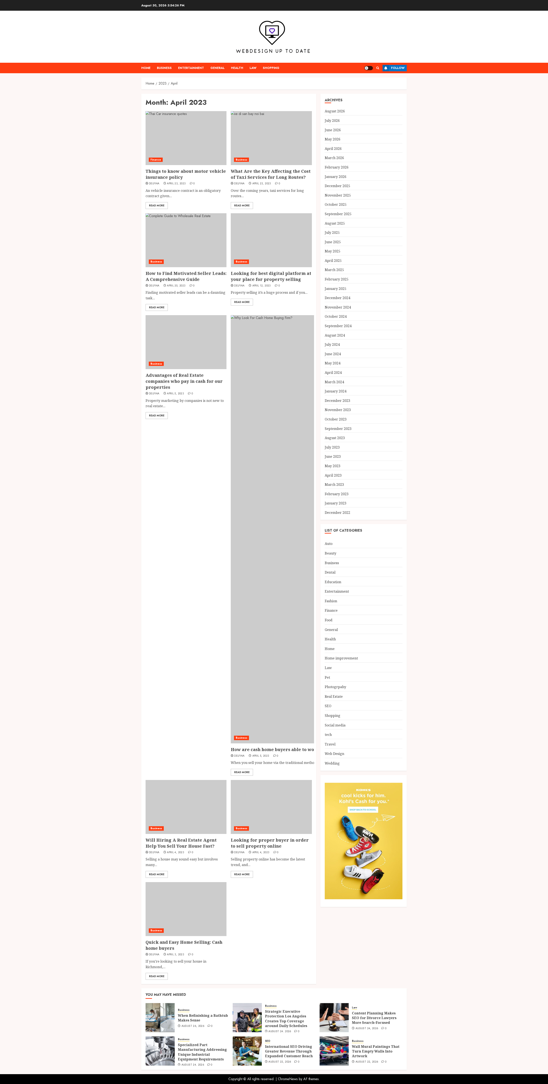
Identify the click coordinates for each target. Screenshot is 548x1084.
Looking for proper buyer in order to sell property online (270, 843)
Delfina (154, 183)
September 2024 (338, 326)
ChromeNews (288, 1079)
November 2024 (338, 307)
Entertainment (191, 68)
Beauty (330, 553)
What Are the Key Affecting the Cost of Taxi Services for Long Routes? (271, 174)
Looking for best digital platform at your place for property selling (271, 276)
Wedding (332, 763)
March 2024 (334, 382)
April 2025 (333, 260)
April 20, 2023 (176, 286)
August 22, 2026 (279, 1062)
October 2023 (336, 419)
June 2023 (333, 456)
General (217, 68)
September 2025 (338, 214)
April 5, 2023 (175, 393)
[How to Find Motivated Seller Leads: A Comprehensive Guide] (186, 240)
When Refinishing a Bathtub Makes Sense (203, 1018)
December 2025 (337, 185)
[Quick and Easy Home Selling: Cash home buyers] (186, 909)
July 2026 (332, 120)
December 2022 (337, 512)
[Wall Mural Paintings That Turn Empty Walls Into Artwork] (334, 1051)
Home (145, 68)
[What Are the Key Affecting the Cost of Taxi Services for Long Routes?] (271, 138)
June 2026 (333, 130)
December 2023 (337, 400)
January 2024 (335, 391)
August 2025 (335, 223)
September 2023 (338, 428)
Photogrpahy (335, 686)
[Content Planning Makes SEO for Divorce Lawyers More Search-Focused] (334, 1017)
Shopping (271, 68)
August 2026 (335, 111)
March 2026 (334, 157)
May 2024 (332, 363)
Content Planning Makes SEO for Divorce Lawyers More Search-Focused (374, 1018)
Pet (327, 677)
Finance (155, 160)
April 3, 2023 (175, 954)
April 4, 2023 (175, 852)
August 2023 (335, 437)
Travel (330, 744)
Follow (398, 68)
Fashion (331, 601)
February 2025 (336, 279)
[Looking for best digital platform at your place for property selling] (271, 240)
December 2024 (337, 297)
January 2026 (335, 176)
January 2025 (335, 288)
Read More (156, 205)
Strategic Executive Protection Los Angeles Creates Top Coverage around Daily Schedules (286, 1018)
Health (237, 68)
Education (333, 582)
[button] (377, 68)
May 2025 (332, 251)
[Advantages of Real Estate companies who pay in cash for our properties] (186, 342)
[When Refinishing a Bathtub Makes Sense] (160, 1017)
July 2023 (332, 447)
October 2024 (336, 316)
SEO (328, 706)
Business (164, 68)
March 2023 (334, 484)
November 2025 (338, 195)
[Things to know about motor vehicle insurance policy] (186, 138)
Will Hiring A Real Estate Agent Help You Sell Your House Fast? (181, 843)
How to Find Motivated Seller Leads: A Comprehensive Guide (186, 276)
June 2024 (333, 354)
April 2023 (333, 475)
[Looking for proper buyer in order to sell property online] (271, 807)
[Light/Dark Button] (368, 68)
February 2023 (336, 494)
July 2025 (332, 232)
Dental (330, 572)
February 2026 (336, 167)
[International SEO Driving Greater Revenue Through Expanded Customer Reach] (247, 1051)
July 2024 (332, 344)
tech (328, 734)
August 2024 (335, 335)
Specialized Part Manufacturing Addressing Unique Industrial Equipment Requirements (202, 1052)
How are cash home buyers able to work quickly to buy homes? (300, 749)
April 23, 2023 (176, 183)
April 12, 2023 (261, 286)
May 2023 (332, 466)
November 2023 (338, 409)
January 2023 (335, 503)
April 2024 (333, 372)
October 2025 (336, 204)
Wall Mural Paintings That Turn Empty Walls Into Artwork (375, 1051)
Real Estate (334, 696)
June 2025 (333, 242)
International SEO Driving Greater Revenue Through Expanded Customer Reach (289, 1051)
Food (328, 620)
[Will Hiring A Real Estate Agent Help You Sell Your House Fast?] (186, 807)
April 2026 (333, 148)
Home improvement (341, 658)
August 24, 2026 (279, 1031)
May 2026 (332, 139)
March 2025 (334, 269)
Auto (328, 543)
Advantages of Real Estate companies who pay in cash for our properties (184, 381)
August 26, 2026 (193, 1026)
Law (253, 68)
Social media (335, 725)
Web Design (334, 753)
